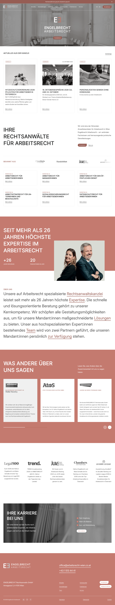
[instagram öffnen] (27, 599)
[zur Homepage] (10, 7)
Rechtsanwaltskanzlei (85, 294)
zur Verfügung (60, 336)
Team (30, 330)
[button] (112, 2)
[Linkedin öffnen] (23, 599)
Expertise (77, 300)
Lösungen (102, 318)
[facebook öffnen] (30, 599)
